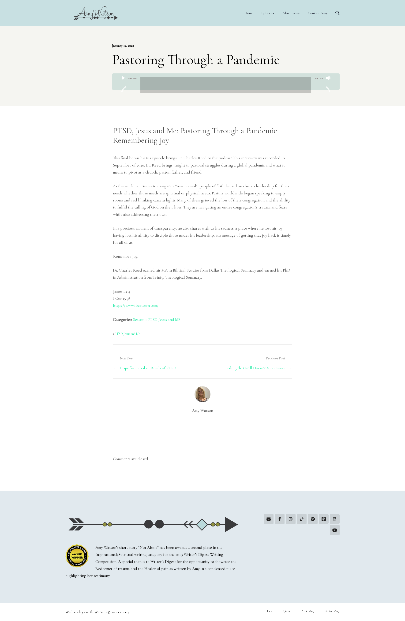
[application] (226, 81)
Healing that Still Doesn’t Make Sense (254, 368)
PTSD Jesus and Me (127, 334)
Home (248, 13)
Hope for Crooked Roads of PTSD (148, 368)
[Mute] (328, 84)
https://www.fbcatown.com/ (135, 305)
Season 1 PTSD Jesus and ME (156, 319)
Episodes (267, 13)
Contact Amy (318, 13)
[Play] (123, 84)
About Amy (291, 13)
